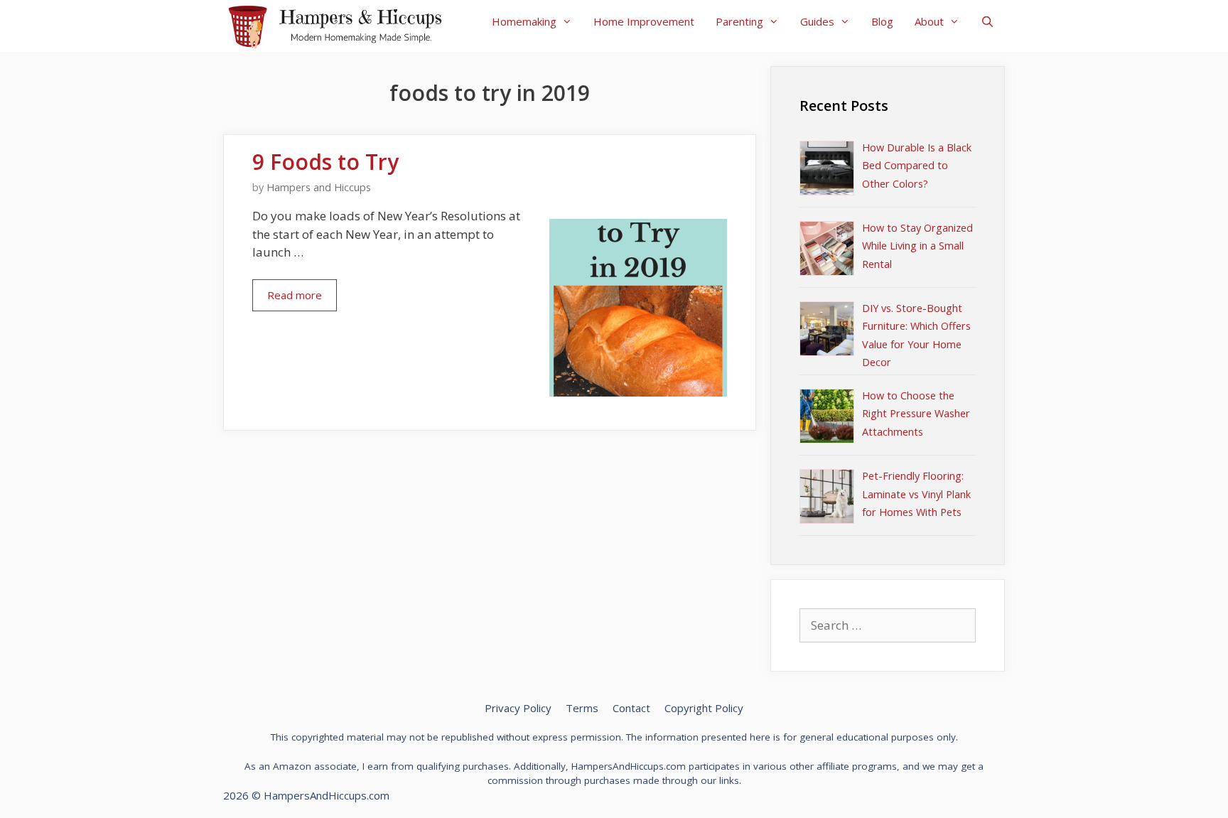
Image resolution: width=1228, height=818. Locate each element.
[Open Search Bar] (987, 21)
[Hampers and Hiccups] (340, 24)
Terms (582, 708)
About (929, 21)
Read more (294, 295)
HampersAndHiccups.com (326, 795)
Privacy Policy (518, 708)
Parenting (739, 21)
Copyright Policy (703, 708)
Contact (631, 708)
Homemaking (524, 21)
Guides (817, 21)
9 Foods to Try (325, 161)
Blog (882, 21)
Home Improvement (643, 21)
